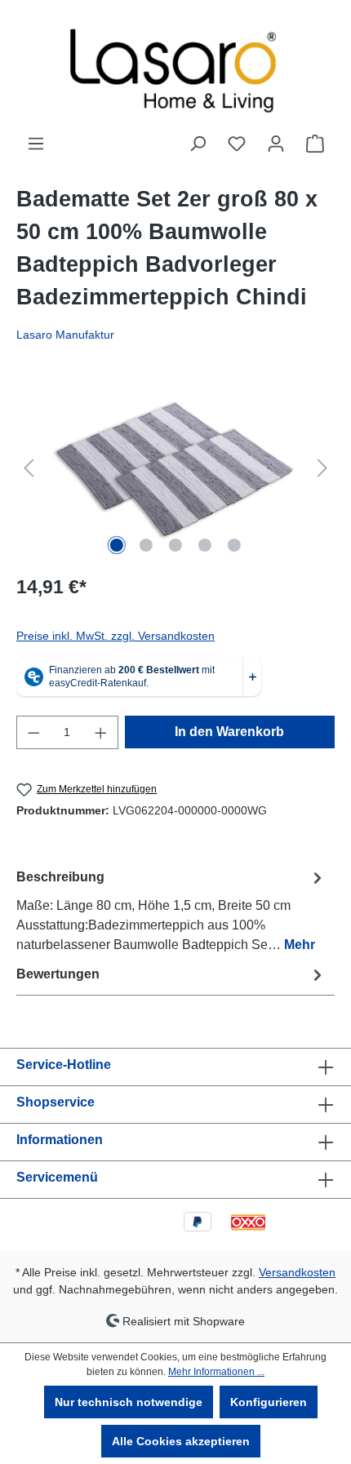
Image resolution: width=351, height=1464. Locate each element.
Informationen (59, 1140)
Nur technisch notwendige (128, 1402)
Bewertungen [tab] (58, 974)
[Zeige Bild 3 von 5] (175, 545)
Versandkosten (297, 1272)
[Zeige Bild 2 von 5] (146, 545)
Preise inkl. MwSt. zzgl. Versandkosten (115, 635)
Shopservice (55, 1102)
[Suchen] (197, 143)
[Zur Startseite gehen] (175, 67)
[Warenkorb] (315, 143)
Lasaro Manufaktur (65, 334)
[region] (175, 468)
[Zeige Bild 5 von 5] (234, 545)
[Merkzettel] (236, 143)
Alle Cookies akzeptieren (181, 1441)
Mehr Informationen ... (216, 1371)
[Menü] (36, 143)
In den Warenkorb (229, 732)
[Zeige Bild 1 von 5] (116, 545)
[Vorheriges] (28, 468)
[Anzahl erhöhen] (101, 732)
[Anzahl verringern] (33, 732)
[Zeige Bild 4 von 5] (204, 545)
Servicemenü (57, 1177)
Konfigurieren (268, 1402)
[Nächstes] (322, 468)
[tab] (171, 910)
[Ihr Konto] (275, 143)
